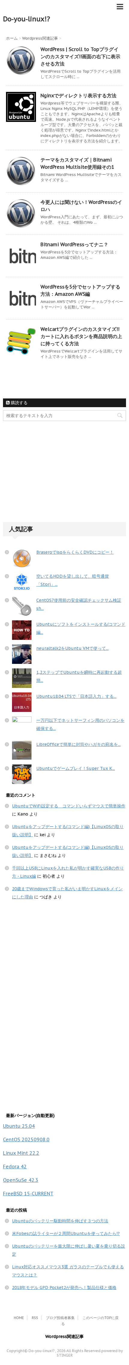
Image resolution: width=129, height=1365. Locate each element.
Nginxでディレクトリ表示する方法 (78, 95)
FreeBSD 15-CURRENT (28, 1194)
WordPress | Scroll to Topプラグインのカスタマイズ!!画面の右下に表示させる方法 (80, 56)
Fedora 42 (15, 1167)
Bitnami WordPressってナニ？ (74, 244)
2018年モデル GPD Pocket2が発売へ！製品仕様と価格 (64, 1287)
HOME (19, 1317)
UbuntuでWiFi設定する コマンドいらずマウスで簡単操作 (68, 806)
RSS (35, 1317)
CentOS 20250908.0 (26, 1139)
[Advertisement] (48, 476)
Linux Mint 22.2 (21, 1153)
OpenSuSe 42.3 (20, 1180)
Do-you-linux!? (26, 19)
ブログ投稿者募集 (60, 1317)
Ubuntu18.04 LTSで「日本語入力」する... (76, 696)
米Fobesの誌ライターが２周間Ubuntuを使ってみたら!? (66, 1233)
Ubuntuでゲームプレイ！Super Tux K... (75, 768)
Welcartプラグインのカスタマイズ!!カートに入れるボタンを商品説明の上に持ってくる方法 (81, 336)
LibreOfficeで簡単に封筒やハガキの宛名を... (78, 744)
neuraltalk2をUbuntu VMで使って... (72, 648)
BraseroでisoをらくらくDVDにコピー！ (75, 552)
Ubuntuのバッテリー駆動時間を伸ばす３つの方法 (60, 1221)
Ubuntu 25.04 (19, 1126)
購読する (19, 402)
